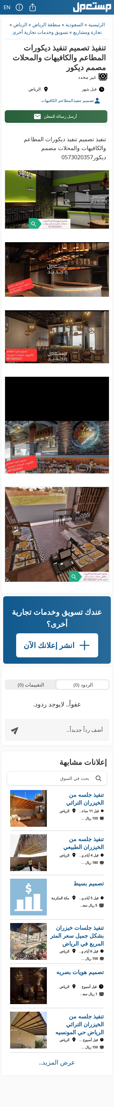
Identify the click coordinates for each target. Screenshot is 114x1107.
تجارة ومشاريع (87, 32)
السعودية (74, 24)
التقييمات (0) (31, 684)
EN (6, 7)
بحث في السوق (74, 778)
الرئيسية (96, 24)
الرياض (20, 24)
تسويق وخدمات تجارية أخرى (40, 32)
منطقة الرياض (46, 24)
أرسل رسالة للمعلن (60, 116)
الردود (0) (83, 684)
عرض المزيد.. (57, 1062)
